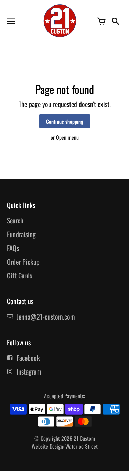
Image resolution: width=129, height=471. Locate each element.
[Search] (115, 20)
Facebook (28, 358)
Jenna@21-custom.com (46, 316)
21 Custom (84, 438)
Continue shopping (64, 121)
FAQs (13, 248)
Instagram (29, 371)
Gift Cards (19, 275)
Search (15, 220)
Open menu (67, 137)
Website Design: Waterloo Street (65, 446)
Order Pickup (23, 261)
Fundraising (21, 234)
